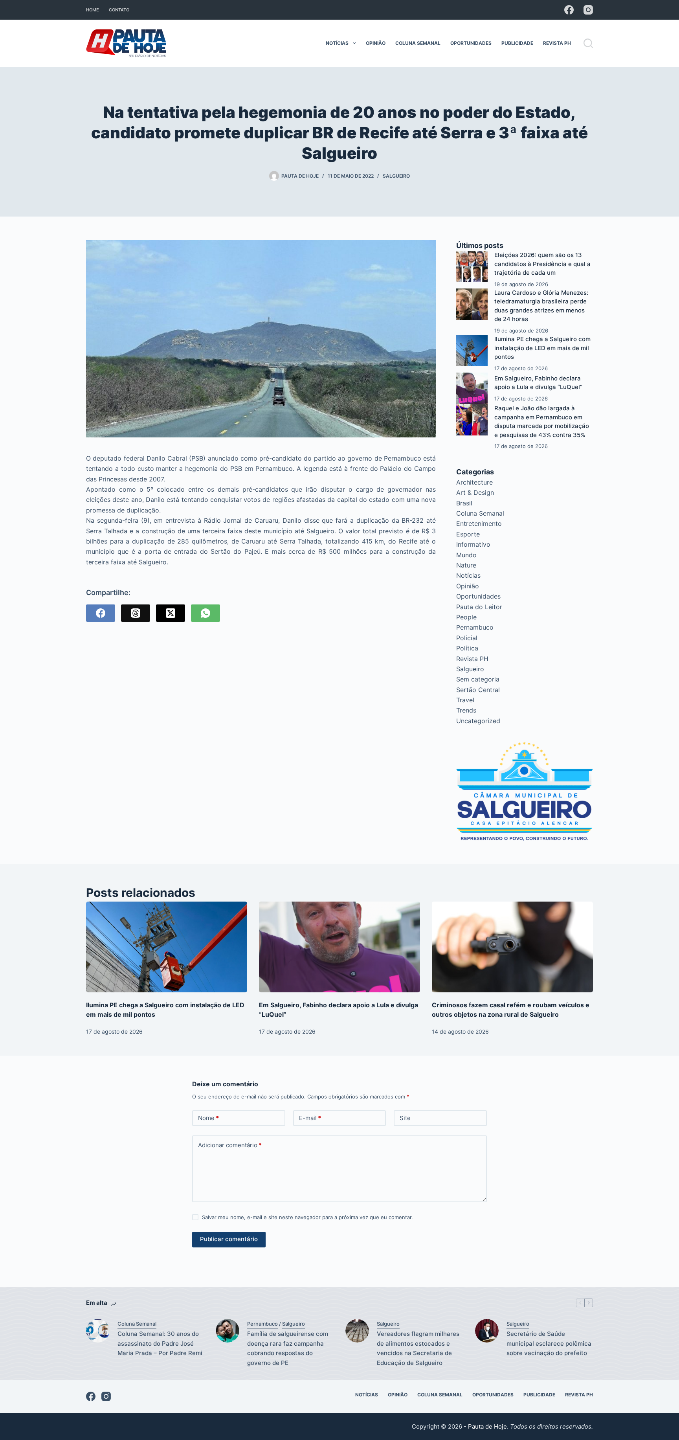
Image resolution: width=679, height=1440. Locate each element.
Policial (466, 638)
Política (467, 648)
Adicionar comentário (230, 1145)
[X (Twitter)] (170, 613)
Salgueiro (396, 176)
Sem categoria (477, 679)
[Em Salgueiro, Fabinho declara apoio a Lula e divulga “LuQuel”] (472, 388)
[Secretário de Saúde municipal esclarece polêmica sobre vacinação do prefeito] (487, 1331)
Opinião (375, 43)
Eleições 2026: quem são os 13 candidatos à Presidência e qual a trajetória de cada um (542, 263)
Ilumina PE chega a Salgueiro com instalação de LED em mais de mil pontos (542, 347)
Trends (466, 710)
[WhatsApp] (205, 613)
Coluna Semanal (417, 43)
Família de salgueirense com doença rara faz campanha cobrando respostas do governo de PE (287, 1348)
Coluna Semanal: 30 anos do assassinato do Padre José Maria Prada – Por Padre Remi (159, 1343)
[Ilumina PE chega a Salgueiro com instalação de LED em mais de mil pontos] (472, 350)
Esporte (468, 534)
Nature (466, 565)
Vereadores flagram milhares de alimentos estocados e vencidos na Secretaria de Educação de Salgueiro (418, 1348)
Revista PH (557, 43)
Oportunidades (471, 43)
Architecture (474, 482)
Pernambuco (475, 627)
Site (405, 1118)
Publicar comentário (229, 1239)
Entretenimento (479, 523)
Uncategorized (478, 721)
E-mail (310, 1118)
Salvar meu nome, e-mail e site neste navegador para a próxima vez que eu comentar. (307, 1217)
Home (92, 10)
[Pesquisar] (588, 43)
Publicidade (517, 43)
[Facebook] (569, 10)
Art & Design (475, 492)
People (466, 617)
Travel (465, 700)
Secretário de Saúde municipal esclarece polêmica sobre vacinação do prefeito (548, 1343)
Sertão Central (478, 690)
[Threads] (135, 613)
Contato (119, 10)
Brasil (464, 503)
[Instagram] (588, 10)
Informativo (473, 544)
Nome (208, 1118)
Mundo (466, 555)
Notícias (337, 43)
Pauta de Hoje (487, 1426)
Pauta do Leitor (479, 607)
